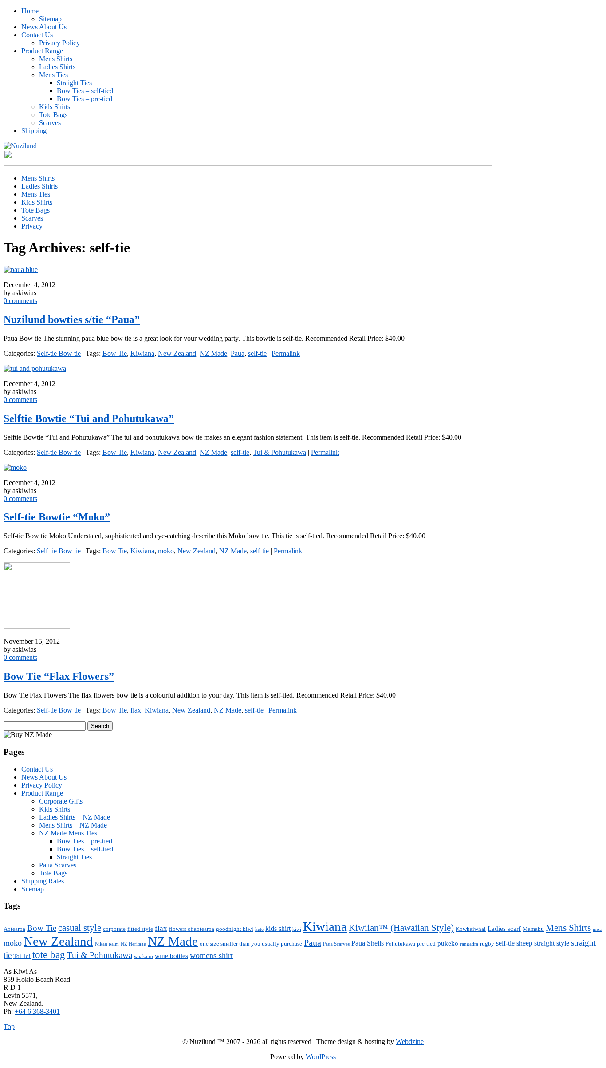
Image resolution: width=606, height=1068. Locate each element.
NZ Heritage (133, 944)
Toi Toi (22, 956)
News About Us (44, 27)
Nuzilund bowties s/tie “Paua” (72, 319)
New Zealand (177, 353)
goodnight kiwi (234, 929)
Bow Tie (114, 353)
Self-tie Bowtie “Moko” (57, 517)
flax (135, 710)
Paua (237, 353)
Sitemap (50, 19)
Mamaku (533, 929)
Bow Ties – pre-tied (84, 98)
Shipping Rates (42, 881)
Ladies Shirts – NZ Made (74, 817)
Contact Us (37, 35)
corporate (114, 929)
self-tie (257, 353)
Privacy (32, 226)
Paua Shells (367, 943)
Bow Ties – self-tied (85, 91)
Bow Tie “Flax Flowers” (59, 676)
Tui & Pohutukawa (279, 452)
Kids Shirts (54, 106)
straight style (551, 943)
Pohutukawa (400, 943)
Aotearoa (14, 929)
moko (166, 551)
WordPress (321, 1056)
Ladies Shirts (57, 67)
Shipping (34, 130)
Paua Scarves (57, 865)
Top (9, 1026)
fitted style (140, 929)
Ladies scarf (504, 928)
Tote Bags (53, 114)
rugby (487, 943)
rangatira (469, 944)
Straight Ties (74, 83)
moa (597, 929)
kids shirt (278, 928)
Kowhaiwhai (471, 929)
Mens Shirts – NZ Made (73, 825)
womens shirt (211, 955)
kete (259, 929)
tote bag (48, 954)
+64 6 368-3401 (37, 1011)
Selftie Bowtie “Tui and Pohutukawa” (89, 418)
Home (30, 11)
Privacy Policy (59, 43)
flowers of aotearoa (191, 929)
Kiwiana (142, 353)
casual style (79, 928)
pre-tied (426, 943)
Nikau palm (107, 944)
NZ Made (213, 353)
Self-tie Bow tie (59, 353)
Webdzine (410, 1041)
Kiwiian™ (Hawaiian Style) (401, 927)
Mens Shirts (55, 59)
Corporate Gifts (61, 801)
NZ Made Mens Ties (68, 833)
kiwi (296, 929)
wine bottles (171, 955)
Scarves (50, 122)
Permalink (286, 353)
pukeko (447, 943)
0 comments (20, 300)
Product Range (42, 51)
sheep (524, 943)
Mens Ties (53, 75)
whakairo (143, 956)
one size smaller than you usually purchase (251, 943)
